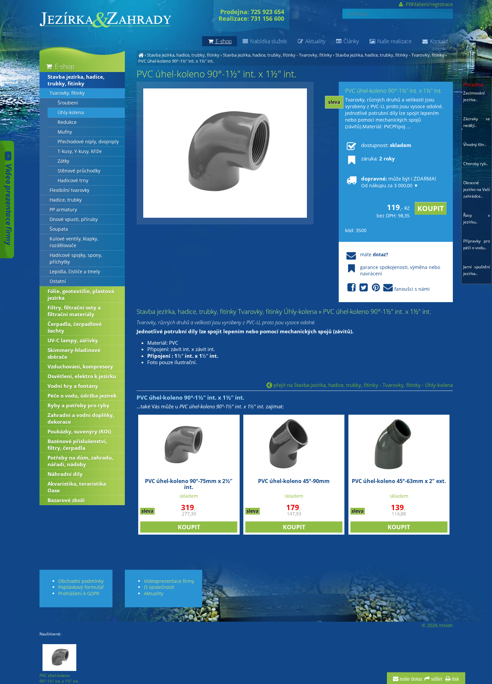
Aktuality (314, 41)
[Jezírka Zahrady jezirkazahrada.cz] (141, 55)
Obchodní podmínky (81, 581)
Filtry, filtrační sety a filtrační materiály (74, 311)
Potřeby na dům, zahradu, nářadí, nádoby (80, 461)
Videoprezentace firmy (169, 581)
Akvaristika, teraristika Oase (77, 487)
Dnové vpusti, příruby (74, 219)
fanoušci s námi (412, 289)
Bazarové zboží (66, 500)
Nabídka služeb (268, 41)
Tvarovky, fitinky (67, 93)
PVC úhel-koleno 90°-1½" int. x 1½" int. (176, 61)
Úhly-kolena (71, 113)
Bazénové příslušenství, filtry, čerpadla (77, 444)
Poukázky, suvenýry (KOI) (79, 431)
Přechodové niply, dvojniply (88, 142)
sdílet (436, 679)
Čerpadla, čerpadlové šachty (75, 327)
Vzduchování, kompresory (80, 366)
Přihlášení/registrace (428, 4)
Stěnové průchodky (79, 171)
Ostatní (58, 281)
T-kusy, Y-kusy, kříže (80, 151)
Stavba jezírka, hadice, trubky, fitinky (183, 55)
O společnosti (159, 587)
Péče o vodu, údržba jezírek (82, 395)
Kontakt (438, 41)
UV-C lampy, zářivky (73, 340)
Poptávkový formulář (81, 587)
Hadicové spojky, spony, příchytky (76, 258)
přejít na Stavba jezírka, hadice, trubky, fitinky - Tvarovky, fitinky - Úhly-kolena (362, 385)
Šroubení (68, 103)
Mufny (65, 132)
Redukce (67, 122)
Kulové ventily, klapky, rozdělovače (74, 242)
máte (374, 254)
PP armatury (63, 210)
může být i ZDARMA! (398, 182)
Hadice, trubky (66, 200)
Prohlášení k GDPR (78, 593)
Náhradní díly (65, 474)
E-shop (63, 66)
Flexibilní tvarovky (69, 190)
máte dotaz (410, 679)
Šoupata (59, 229)
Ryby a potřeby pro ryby (78, 405)
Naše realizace (394, 41)
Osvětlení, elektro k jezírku (82, 376)
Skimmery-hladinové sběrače (74, 353)
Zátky (63, 161)
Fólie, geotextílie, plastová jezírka (81, 294)
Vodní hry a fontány (73, 386)
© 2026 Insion (437, 625)
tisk (454, 679)
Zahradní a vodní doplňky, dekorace (81, 418)
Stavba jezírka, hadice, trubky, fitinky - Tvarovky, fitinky (277, 55)
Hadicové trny (73, 181)
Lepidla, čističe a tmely (75, 272)
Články (350, 41)
